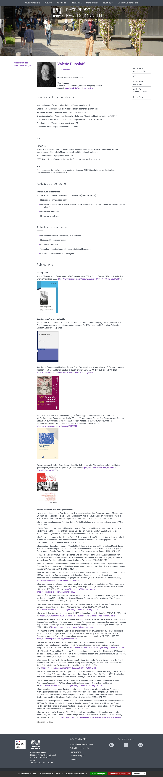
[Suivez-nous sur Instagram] (140, 744)
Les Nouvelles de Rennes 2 (128, 3)
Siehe (63, 69)
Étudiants (48, 3)
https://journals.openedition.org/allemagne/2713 (57, 639)
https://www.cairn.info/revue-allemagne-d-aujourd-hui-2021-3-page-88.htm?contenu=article (78, 616)
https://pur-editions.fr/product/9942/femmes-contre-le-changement (65, 372)
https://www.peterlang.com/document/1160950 (57, 426)
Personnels (61, 3)
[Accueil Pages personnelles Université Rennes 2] (59, 12)
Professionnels (92, 3)
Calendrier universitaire (79, 748)
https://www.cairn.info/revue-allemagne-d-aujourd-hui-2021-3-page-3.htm (67, 609)
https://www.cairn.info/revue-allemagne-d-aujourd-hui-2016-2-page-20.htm (71, 685)
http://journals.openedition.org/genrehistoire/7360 (58, 580)
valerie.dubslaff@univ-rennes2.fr (79, 88)
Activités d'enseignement (140, 90)
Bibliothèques (108, 3)
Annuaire (73, 759)
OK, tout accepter (98, 774)
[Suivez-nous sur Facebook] (126, 744)
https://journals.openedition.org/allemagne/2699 (72, 627)
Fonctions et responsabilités (139, 69)
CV (134, 76)
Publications (138, 97)
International (76, 3)
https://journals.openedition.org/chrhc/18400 (56, 592)
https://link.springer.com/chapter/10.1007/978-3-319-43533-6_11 (68, 668)
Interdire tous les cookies (119, 774)
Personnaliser (139, 774)
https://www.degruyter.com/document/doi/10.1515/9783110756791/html (89, 279)
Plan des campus (77, 756)
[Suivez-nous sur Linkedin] (111, 744)
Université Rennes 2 (32, 3)
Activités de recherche (138, 82)
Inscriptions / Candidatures (81, 744)
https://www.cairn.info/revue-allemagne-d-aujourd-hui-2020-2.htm (97, 647)
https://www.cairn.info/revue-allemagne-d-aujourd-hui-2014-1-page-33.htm (91, 717)
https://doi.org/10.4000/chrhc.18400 (79, 589)
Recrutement (75, 752)
